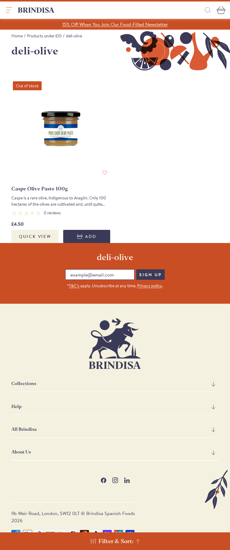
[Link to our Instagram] (115, 480)
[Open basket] (221, 10)
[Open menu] (9, 10)
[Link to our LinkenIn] (127, 480)
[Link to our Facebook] (103, 480)
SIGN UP (150, 275)
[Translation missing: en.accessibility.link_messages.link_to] (115, 343)
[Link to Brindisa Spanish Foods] (36, 10)
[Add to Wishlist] (105, 173)
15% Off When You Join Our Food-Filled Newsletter (115, 24)
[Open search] (208, 10)
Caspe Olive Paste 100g (39, 189)
